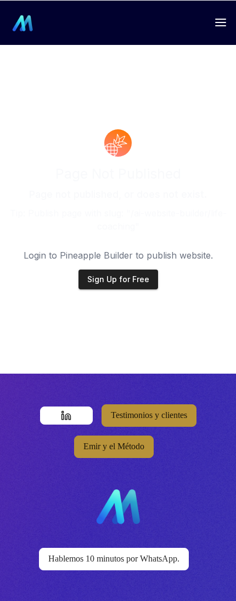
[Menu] (220, 22)
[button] (66, 416)
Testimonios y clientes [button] (149, 415)
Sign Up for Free (118, 279)
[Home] (24, 22)
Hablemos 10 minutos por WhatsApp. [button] (113, 558)
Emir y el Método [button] (113, 446)
